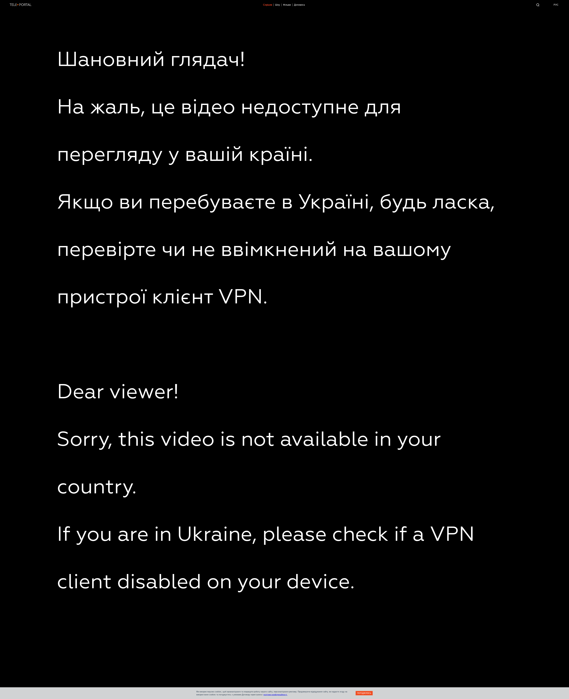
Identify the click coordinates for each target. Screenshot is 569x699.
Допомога (299, 5)
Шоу (277, 5)
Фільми (287, 5)
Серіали (267, 5)
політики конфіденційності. (275, 695)
